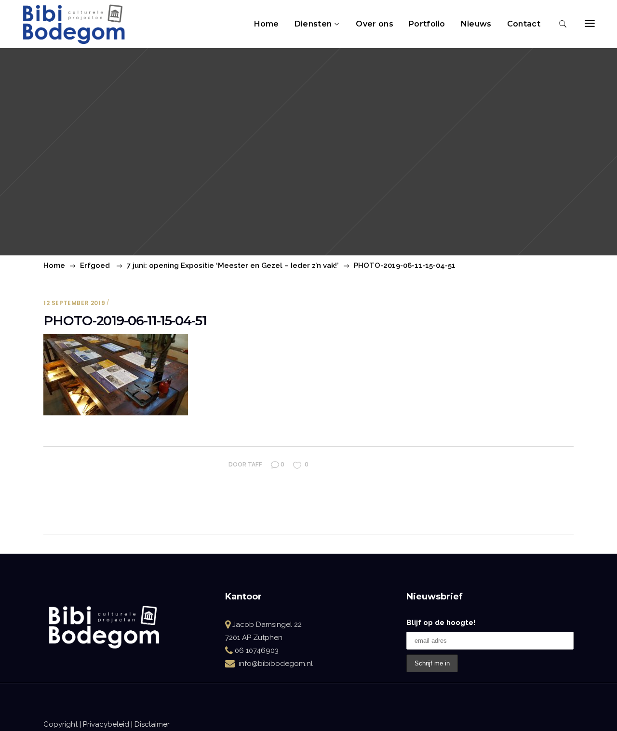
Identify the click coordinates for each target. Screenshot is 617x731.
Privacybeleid (106, 724)
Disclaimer (152, 724)
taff (255, 464)
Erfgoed (95, 265)
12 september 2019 (74, 303)
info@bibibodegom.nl (276, 663)
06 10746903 (257, 650)
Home (54, 265)
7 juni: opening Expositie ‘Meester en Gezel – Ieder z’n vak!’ (233, 265)
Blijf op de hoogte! (440, 622)
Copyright (60, 724)
